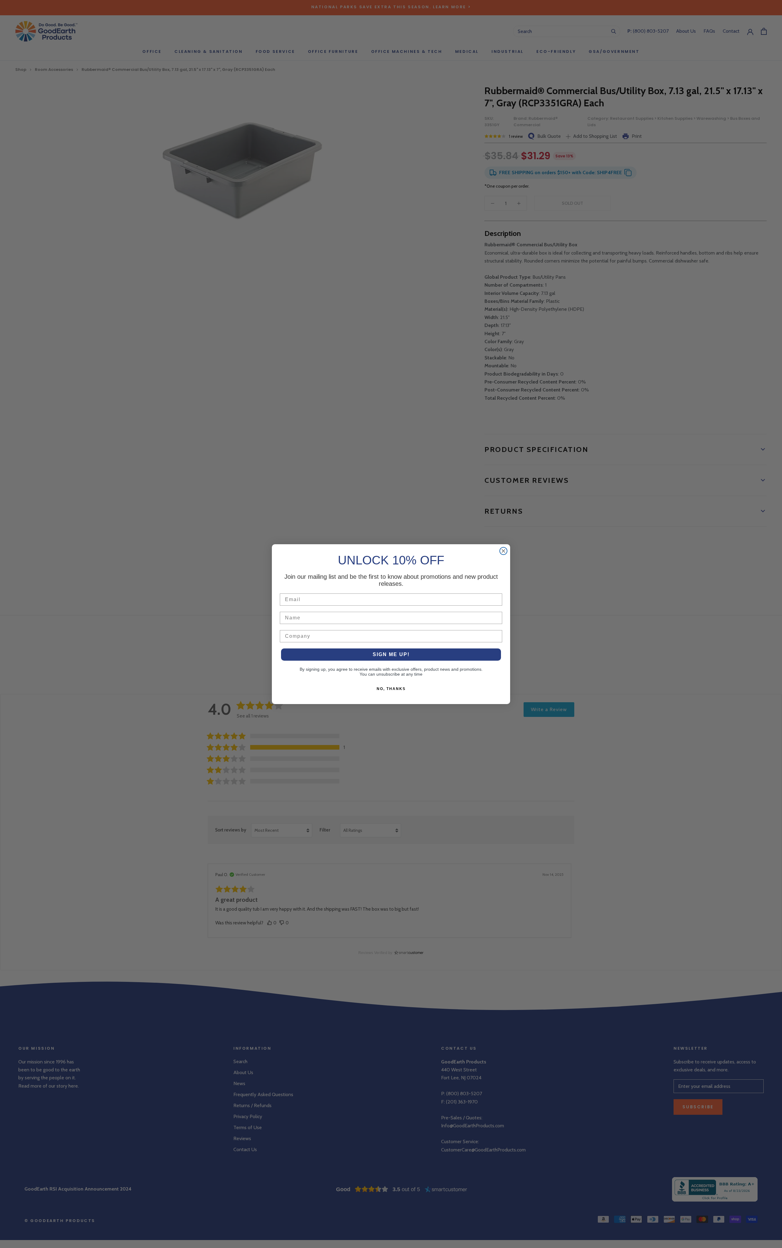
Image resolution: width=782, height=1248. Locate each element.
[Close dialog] (503, 551)
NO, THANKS (391, 689)
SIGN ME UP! (391, 654)
